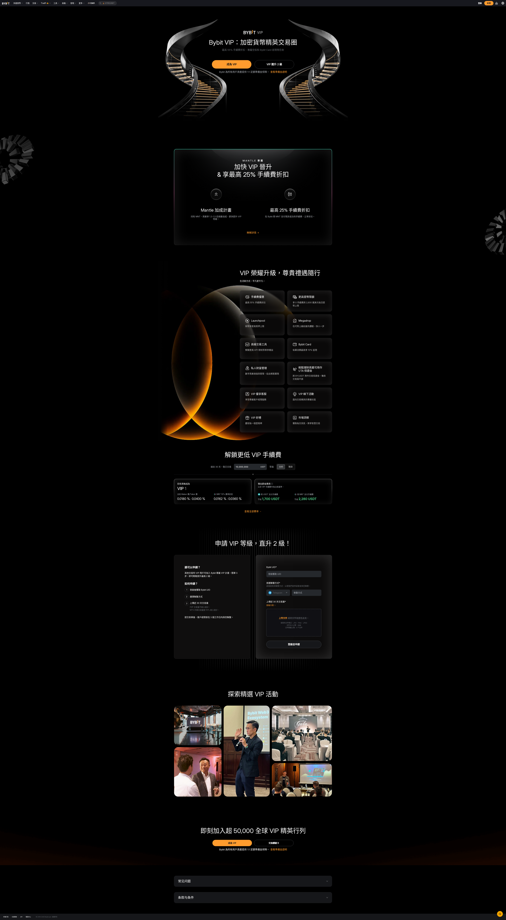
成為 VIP (232, 64)
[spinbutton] (247, 467)
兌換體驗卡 (274, 843)
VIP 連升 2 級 (274, 64)
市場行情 (5, 917)
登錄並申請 (294, 644)
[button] (294, 622)
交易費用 (14, 917)
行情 (28, 3)
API (21, 917)
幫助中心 (28, 917)
